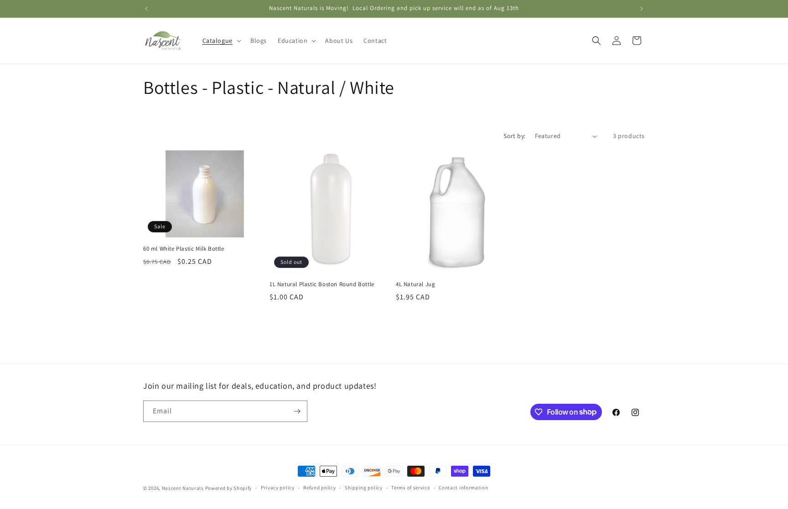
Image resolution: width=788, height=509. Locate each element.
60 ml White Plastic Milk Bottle (183, 248)
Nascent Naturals (183, 488)
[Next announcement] (642, 8)
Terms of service (410, 487)
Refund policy (319, 487)
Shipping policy (364, 487)
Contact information (463, 487)
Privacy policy (278, 487)
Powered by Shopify (228, 488)
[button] (221, 40)
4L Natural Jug (415, 284)
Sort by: (514, 136)
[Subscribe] (297, 411)
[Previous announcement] (146, 8)
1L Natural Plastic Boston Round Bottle (322, 284)
